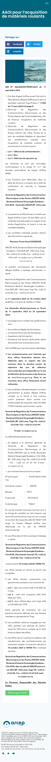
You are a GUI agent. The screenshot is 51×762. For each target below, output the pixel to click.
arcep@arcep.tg (25, 258)
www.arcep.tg (25, 261)
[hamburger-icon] (47, 3)
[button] (14, 44)
